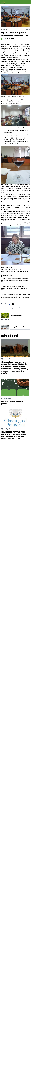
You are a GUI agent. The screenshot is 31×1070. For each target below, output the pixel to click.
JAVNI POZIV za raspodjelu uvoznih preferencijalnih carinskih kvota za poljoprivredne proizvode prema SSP (14, 280)
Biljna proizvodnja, (5, 308)
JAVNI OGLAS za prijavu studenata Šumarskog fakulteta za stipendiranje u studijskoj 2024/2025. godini (14, 288)
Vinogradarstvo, (13, 308)
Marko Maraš (10, 39)
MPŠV (19, 308)
